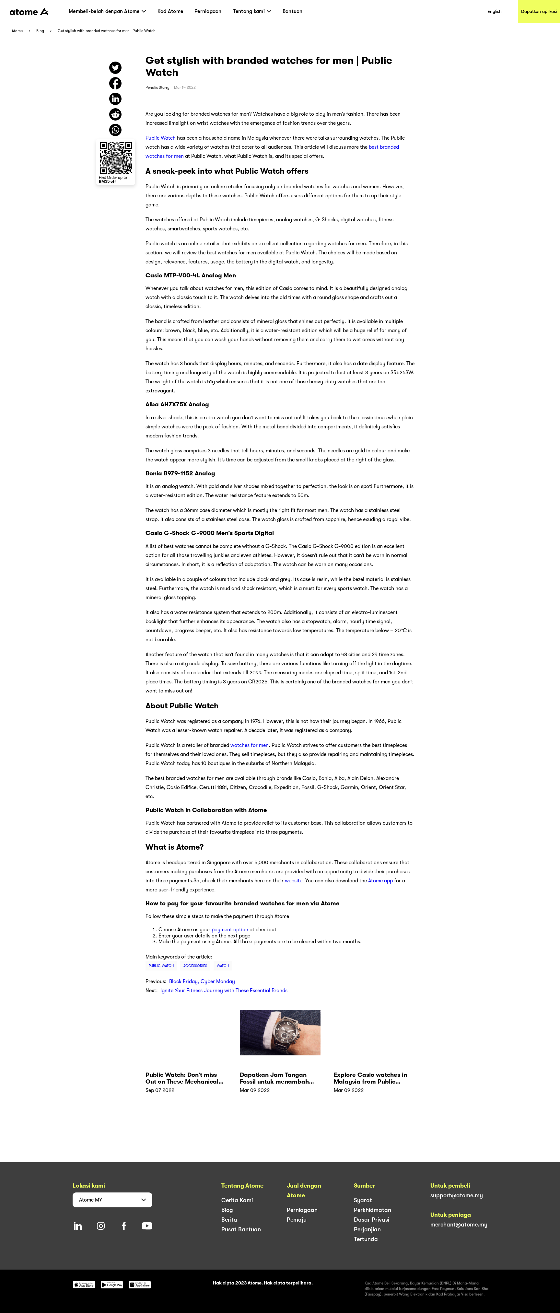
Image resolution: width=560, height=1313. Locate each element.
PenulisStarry (157, 87)
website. (294, 881)
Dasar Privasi (371, 1219)
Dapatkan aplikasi (539, 11)
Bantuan (293, 11)
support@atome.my (456, 1195)
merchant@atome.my (458, 1224)
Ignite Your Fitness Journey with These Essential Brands (223, 990)
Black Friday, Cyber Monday (202, 981)
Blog (40, 31)
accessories (195, 966)
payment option (230, 930)
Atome (17, 31)
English (494, 11)
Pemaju (297, 1219)
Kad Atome (170, 11)
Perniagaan (208, 11)
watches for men (249, 745)
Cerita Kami (237, 1200)
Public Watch (161, 138)
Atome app (380, 881)
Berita (229, 1219)
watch (223, 966)
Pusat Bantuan (241, 1229)
